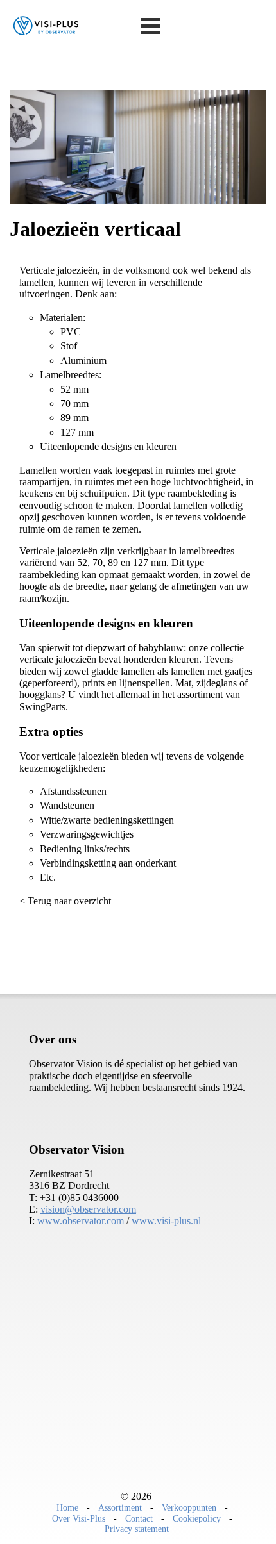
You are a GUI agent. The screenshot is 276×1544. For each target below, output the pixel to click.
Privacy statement (137, 1528)
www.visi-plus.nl (166, 1220)
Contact (139, 1518)
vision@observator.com (88, 1209)
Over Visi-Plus (78, 1518)
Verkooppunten (189, 1507)
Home (67, 1507)
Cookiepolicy (197, 1518)
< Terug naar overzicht (65, 900)
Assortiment (120, 1507)
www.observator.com (80, 1220)
